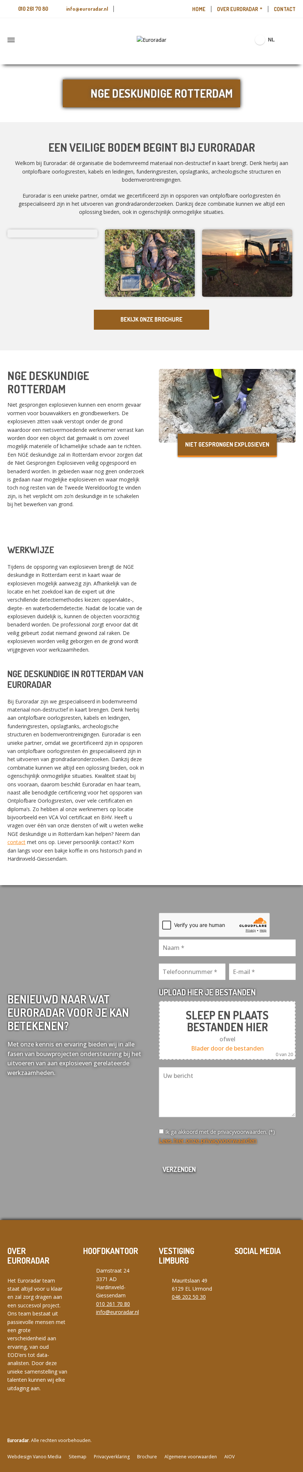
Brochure (147, 1456)
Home (198, 9)
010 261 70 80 (33, 9)
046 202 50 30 (189, 1296)
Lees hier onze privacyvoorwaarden (208, 1140)
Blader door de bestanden (227, 1048)
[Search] (291, 39)
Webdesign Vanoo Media (34, 1456)
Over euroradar (237, 9)
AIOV (229, 1456)
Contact (285, 9)
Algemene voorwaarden (190, 1456)
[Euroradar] (151, 40)
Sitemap (77, 1456)
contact (16, 842)
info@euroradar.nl (87, 9)
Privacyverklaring (112, 1456)
